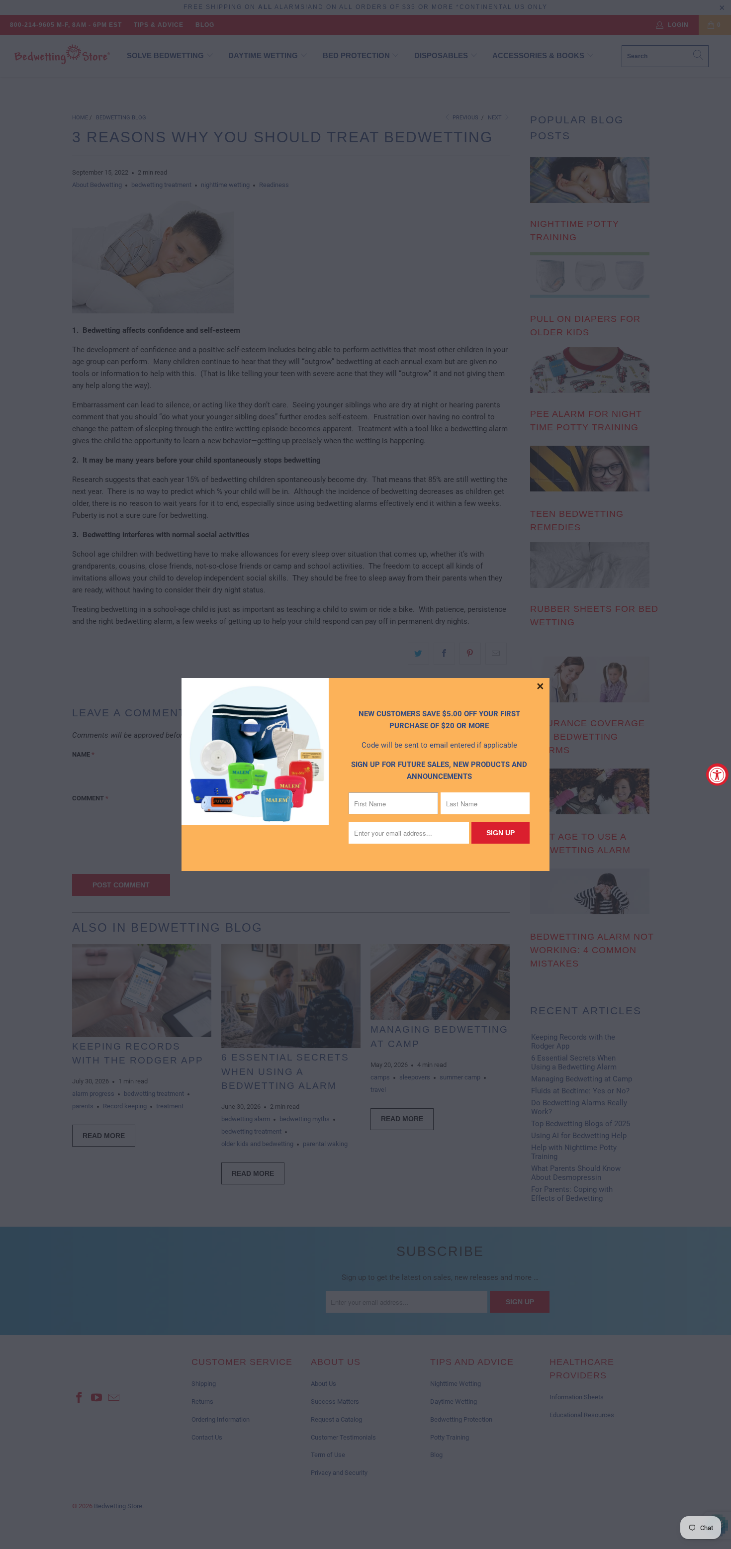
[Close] (540, 687)
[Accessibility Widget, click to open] (717, 775)
